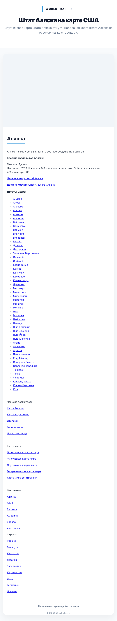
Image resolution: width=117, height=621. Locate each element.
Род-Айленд (20, 358)
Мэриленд (19, 315)
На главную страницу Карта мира (58, 606)
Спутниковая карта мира (22, 465)
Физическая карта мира (21, 458)
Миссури (18, 299)
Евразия (12, 509)
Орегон (17, 350)
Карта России (15, 408)
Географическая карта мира (24, 471)
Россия (11, 540)
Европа (11, 521)
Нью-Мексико (21, 338)
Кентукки (18, 272)
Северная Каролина (25, 365)
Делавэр (18, 245)
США (10, 578)
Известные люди (17, 433)
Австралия (13, 528)
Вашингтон (19, 226)
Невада (17, 323)
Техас (16, 373)
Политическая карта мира (23, 452)
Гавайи (17, 241)
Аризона (18, 214)
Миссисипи (20, 296)
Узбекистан (14, 566)
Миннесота (19, 292)
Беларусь (12, 547)
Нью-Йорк (19, 334)
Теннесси (18, 369)
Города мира (15, 427)
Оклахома (19, 346)
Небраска (19, 319)
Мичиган (18, 303)
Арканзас (18, 218)
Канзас (17, 268)
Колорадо (19, 276)
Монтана (18, 307)
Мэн (15, 311)
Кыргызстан (14, 572)
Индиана (18, 260)
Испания (12, 591)
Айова (17, 202)
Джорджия (19, 249)
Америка (12, 515)
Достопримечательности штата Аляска (31, 184)
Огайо (16, 342)
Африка (11, 496)
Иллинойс (19, 257)
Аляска (17, 210)
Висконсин (19, 237)
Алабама (18, 206)
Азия (10, 502)
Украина (12, 559)
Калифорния (20, 264)
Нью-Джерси (21, 330)
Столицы (12, 420)
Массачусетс (21, 288)
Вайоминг (19, 222)
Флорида (18, 377)
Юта (15, 389)
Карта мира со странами (22, 477)
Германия (13, 585)
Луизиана (19, 284)
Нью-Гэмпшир (21, 326)
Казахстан (13, 553)
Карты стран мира (18, 414)
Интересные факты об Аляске (25, 178)
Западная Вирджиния (26, 253)
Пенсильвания (21, 354)
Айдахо (17, 198)
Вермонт (18, 229)
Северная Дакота (23, 362)
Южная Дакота (22, 381)
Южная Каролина (23, 385)
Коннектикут (20, 280)
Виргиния (19, 233)
